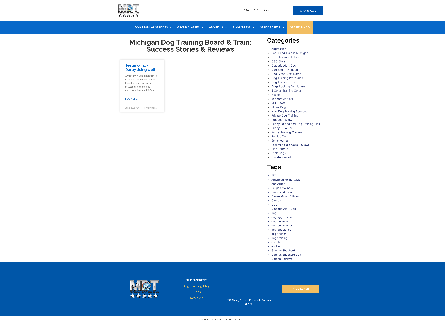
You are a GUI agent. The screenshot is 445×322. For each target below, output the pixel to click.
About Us (216, 27)
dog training (279, 238)
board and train (281, 192)
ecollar (275, 246)
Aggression (278, 49)
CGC (274, 204)
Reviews (196, 298)
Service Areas (270, 27)
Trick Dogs (278, 153)
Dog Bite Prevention (284, 69)
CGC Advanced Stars (285, 57)
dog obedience (281, 229)
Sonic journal (279, 140)
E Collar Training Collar (286, 90)
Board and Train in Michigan (289, 53)
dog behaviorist (281, 225)
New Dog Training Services (289, 111)
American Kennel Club (285, 179)
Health (275, 94)
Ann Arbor (278, 183)
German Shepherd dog (286, 254)
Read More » (132, 98)
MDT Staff (278, 103)
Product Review (281, 119)
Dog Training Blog (196, 286)
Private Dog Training (284, 115)
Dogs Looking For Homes (288, 86)
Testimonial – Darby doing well (140, 67)
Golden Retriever (282, 259)
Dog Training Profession (287, 78)
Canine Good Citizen (285, 196)
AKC (274, 175)
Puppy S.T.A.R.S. (282, 128)
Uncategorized (281, 157)
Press (196, 292)
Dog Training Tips (283, 82)
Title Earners (279, 149)
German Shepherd (283, 250)
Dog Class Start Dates (286, 74)
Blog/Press (241, 27)
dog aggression (281, 217)
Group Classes (188, 27)
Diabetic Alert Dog (283, 65)
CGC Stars (278, 61)
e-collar (276, 242)
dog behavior (280, 221)
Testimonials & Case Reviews (290, 144)
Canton (276, 200)
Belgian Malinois (282, 188)
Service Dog (279, 136)
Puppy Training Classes (286, 132)
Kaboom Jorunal (282, 99)
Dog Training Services (151, 27)
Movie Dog (278, 107)
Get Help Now (300, 27)
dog (274, 213)
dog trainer (278, 234)
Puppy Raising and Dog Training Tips (295, 124)
